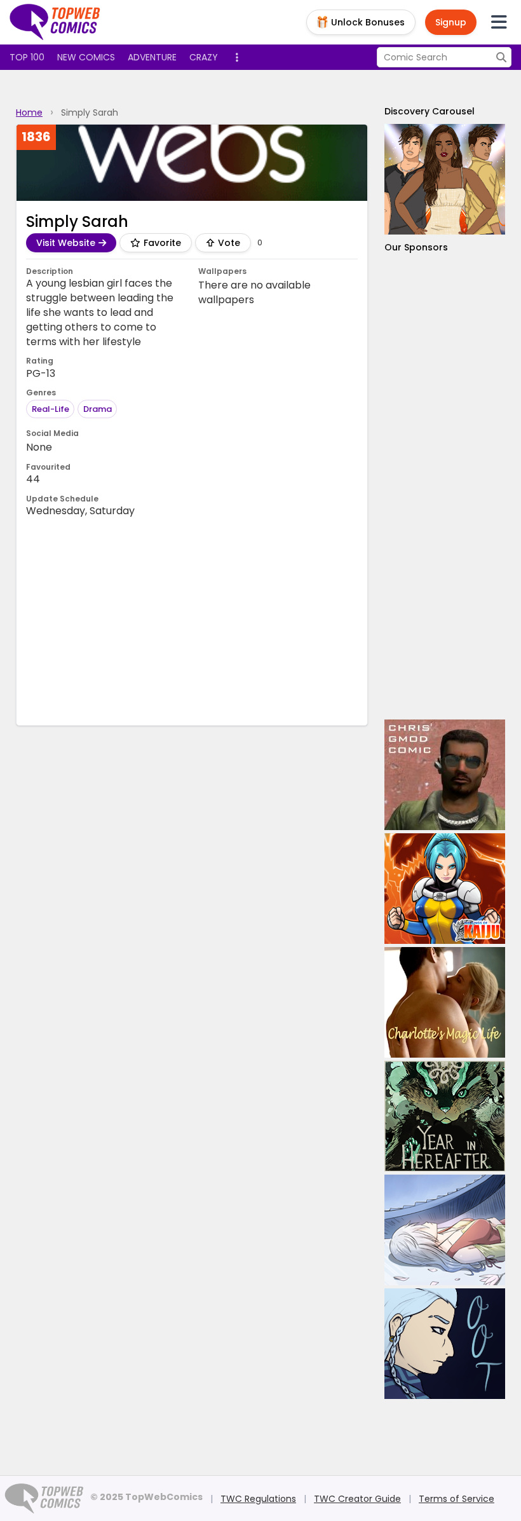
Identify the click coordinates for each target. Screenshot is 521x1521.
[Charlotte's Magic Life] (444, 1002)
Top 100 (27, 57)
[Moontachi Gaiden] (444, 1230)
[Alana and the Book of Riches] (444, 179)
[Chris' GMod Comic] (444, 775)
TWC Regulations (258, 1498)
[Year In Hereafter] (444, 1116)
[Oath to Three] (444, 1343)
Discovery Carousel (429, 111)
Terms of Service (456, 1498)
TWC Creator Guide (357, 1498)
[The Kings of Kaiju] (444, 888)
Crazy (203, 57)
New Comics (86, 57)
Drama (97, 409)
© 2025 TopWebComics (146, 1496)
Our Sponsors (416, 247)
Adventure (152, 57)
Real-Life (50, 409)
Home (29, 112)
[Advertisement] (257, 620)
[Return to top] (55, 22)
